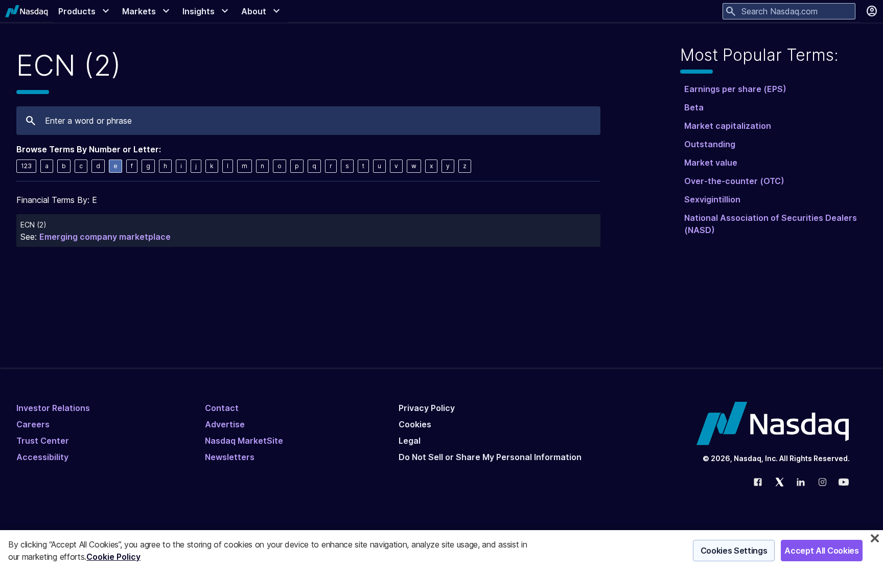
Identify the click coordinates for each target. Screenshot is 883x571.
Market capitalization (727, 126)
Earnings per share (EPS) (735, 89)
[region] (441, 550)
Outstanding (709, 144)
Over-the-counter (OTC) (734, 181)
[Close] (875, 538)
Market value (710, 162)
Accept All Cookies (821, 550)
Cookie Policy (113, 557)
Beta (694, 107)
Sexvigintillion (712, 199)
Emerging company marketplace (105, 237)
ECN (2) (33, 224)
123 (26, 166)
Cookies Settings (734, 550)
